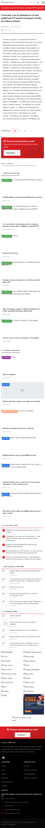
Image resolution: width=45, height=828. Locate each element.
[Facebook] (2, 30)
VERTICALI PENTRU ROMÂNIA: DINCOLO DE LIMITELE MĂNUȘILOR (21, 546)
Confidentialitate (29, 774)
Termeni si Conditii (30, 778)
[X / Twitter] (6, 30)
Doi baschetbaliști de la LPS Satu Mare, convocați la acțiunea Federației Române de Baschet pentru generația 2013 (24, 552)
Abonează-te (10, 153)
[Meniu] (42, 2)
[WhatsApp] (9, 30)
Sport (3, 770)
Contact (26, 766)
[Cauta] (34, 2)
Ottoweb (12, 824)
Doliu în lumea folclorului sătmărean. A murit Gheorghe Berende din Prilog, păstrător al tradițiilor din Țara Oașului (23, 558)
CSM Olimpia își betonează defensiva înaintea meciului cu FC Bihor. (23, 531)
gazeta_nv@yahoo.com (12, 809)
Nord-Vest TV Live (30, 770)
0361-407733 (9, 806)
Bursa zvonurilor (7, 782)
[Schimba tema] (38, 2)
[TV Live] (30, 2)
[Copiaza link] (13, 30)
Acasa (3, 163)
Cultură (3, 774)
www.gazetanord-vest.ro (13, 813)
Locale (3, 766)
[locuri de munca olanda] (33, 704)
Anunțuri (4, 786)
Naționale (5, 27)
